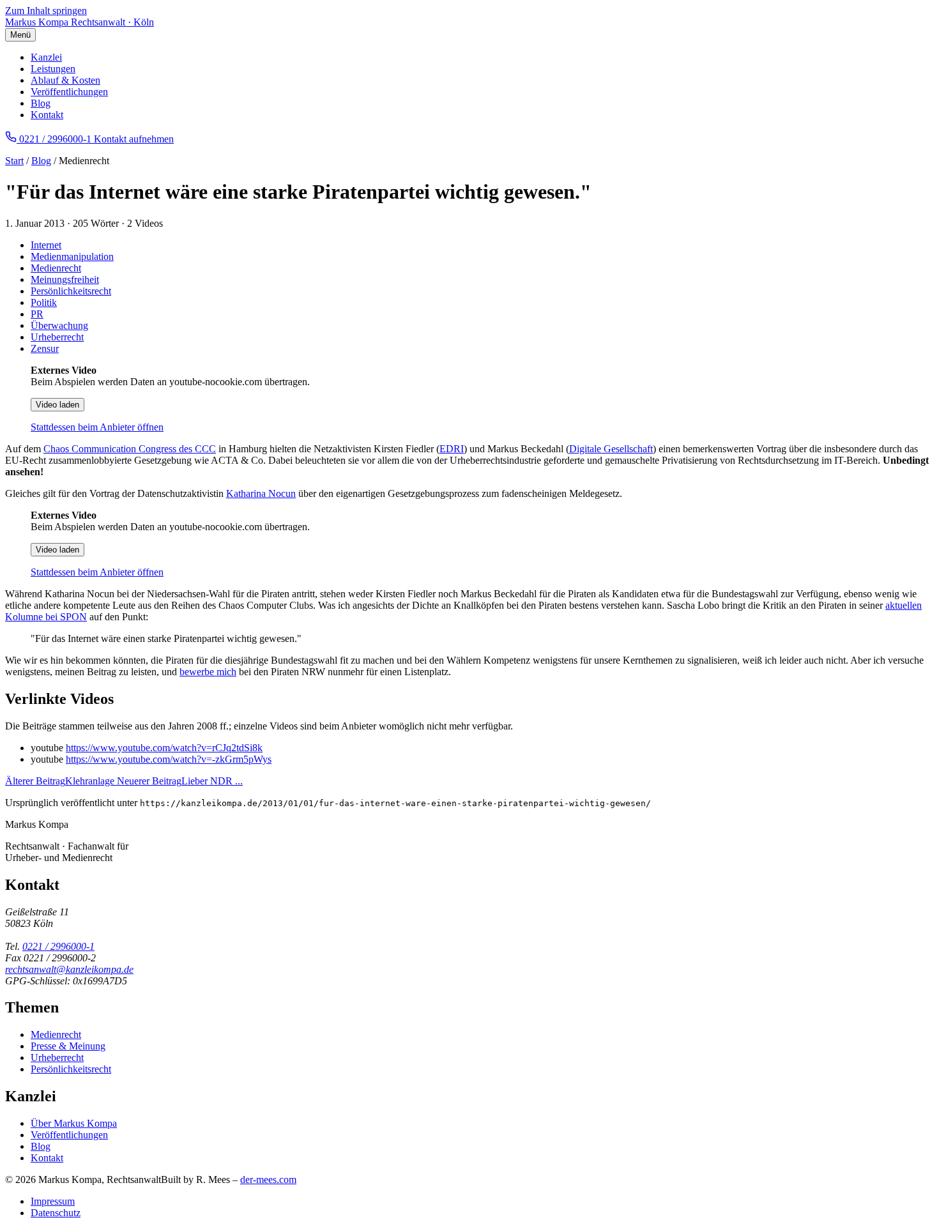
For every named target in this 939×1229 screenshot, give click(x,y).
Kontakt (47, 114)
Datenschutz (55, 1212)
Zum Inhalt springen (46, 10)
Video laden (57, 404)
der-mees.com (268, 1179)
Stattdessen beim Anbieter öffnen (97, 427)
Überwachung (59, 325)
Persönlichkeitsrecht (71, 291)
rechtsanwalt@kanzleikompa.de (69, 969)
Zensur (45, 348)
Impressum (53, 1201)
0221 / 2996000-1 (58, 946)
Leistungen (53, 68)
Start (14, 160)
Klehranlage (61, 780)
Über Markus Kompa (74, 1123)
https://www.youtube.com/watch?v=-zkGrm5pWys (168, 759)
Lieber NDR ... (180, 780)
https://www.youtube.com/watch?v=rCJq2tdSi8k (164, 747)
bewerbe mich (207, 671)
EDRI (451, 448)
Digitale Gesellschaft (611, 448)
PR (37, 314)
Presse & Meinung (68, 1046)
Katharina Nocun (261, 493)
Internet (46, 245)
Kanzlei (46, 57)
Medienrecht (56, 268)
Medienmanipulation (72, 256)
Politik (44, 302)
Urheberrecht (57, 337)
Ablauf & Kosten (65, 80)
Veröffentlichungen (69, 91)
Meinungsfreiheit (65, 279)
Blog (40, 103)
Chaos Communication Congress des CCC (129, 448)
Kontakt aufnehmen (134, 139)
